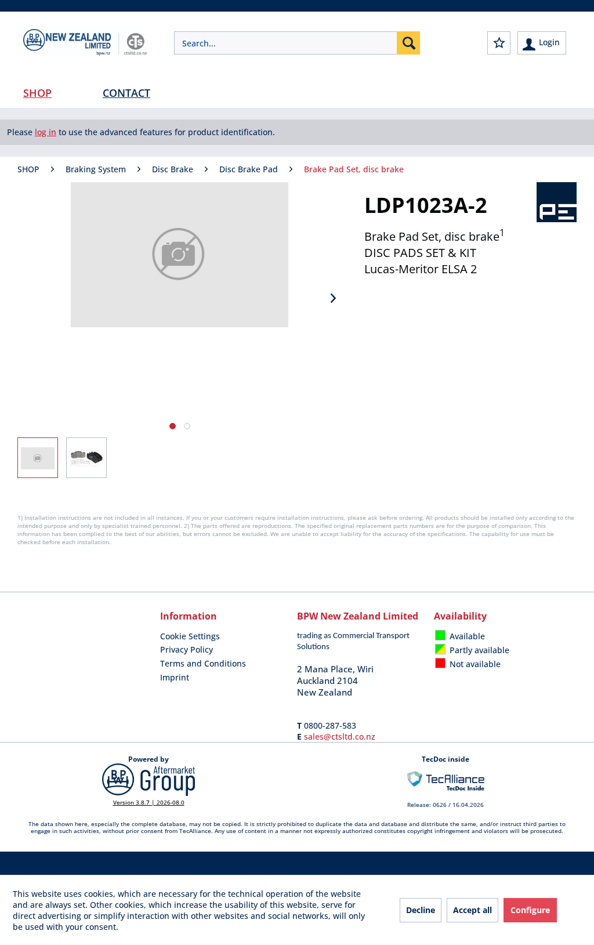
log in (45, 131)
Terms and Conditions (203, 663)
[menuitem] (297, 43)
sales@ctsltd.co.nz (339, 736)
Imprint (174, 677)
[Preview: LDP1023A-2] (37, 457)
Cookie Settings (190, 636)
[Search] (408, 43)
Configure (530, 909)
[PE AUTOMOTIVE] (557, 202)
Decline (420, 909)
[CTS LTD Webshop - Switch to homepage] (85, 52)
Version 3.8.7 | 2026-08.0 (148, 802)
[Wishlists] (498, 43)
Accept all (472, 909)
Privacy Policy (186, 649)
